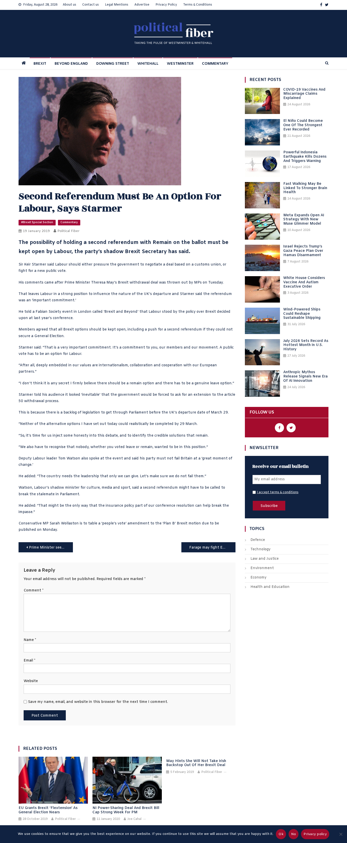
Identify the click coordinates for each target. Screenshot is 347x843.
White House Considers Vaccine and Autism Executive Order (304, 282)
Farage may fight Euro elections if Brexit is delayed (212, 547)
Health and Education (270, 587)
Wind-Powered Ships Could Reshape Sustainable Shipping (302, 314)
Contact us (90, 5)
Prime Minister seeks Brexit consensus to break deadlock (51, 547)
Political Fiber (68, 231)
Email (29, 660)
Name (30, 640)
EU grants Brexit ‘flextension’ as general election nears (48, 810)
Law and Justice (264, 558)
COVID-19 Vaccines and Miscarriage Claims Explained (304, 94)
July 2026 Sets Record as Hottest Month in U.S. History (305, 345)
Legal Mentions (116, 5)
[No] (340, 834)
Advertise (141, 5)
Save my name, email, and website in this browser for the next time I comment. (98, 702)
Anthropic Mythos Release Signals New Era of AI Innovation (305, 376)
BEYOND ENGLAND (71, 63)
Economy (258, 577)
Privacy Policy (166, 5)
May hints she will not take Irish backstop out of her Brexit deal (196, 763)
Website (31, 681)
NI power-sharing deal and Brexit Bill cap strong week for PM (125, 810)
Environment (262, 568)
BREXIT (40, 63)
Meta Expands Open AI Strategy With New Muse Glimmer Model (303, 219)
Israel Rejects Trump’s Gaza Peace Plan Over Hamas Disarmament (303, 251)
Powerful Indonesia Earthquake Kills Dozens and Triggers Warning (304, 157)
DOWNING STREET (112, 63)
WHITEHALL (148, 63)
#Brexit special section (37, 222)
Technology (260, 549)
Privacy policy (315, 834)
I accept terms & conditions (277, 492)
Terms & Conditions (197, 5)
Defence (257, 540)
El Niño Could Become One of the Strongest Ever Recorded (303, 125)
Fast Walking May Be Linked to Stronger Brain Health (305, 188)
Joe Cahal (134, 819)
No (293, 834)
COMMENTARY (215, 63)
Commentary (69, 222)
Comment (33, 590)
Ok (280, 834)
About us (69, 5)
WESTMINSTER (180, 63)
